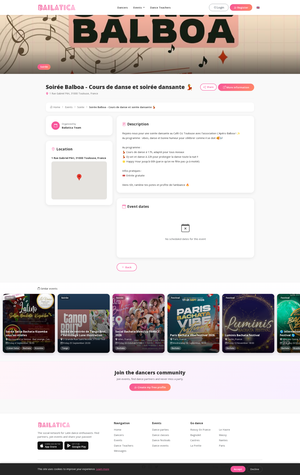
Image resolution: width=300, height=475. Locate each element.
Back (128, 267)
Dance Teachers (160, 7)
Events (69, 107)
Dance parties (160, 429)
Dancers (122, 7)
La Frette (195, 445)
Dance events (160, 445)
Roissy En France (200, 429)
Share (210, 87)
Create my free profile (151, 387)
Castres (195, 440)
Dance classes (160, 435)
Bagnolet (195, 435)
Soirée (80, 107)
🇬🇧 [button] (258, 7)
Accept (238, 469)
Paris (222, 445)
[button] (79, 177)
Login (220, 7)
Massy (223, 435)
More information (237, 87)
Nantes (223, 440)
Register (242, 7)
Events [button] (138, 7)
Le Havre (224, 429)
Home (56, 107)
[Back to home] (57, 7)
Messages (120, 450)
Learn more (102, 469)
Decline (254, 469)
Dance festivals (161, 440)
